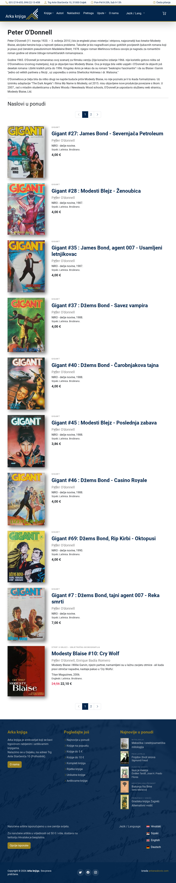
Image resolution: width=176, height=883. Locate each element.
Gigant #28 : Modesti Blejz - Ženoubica (96, 191)
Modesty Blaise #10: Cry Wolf (85, 653)
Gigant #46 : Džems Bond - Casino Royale (99, 480)
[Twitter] (80, 872)
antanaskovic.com (158, 870)
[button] (164, 13)
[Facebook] (88, 872)
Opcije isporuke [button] (19, 845)
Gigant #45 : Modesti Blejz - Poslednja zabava (104, 423)
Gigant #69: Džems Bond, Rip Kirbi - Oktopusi (104, 538)
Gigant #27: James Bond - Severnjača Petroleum (107, 134)
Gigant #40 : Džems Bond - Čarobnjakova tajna (105, 365)
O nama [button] (14, 764)
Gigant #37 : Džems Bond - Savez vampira (100, 305)
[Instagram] (95, 872)
